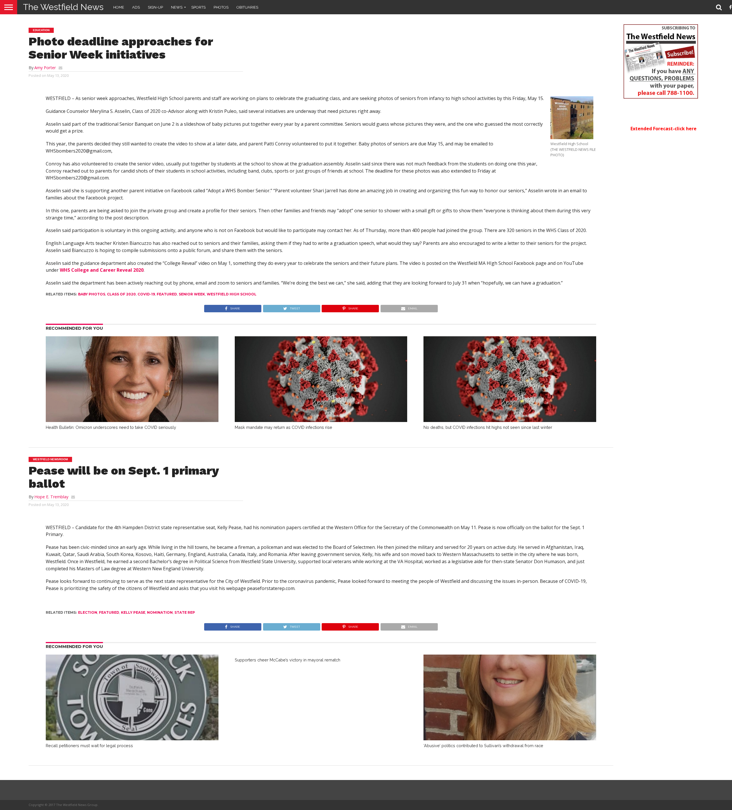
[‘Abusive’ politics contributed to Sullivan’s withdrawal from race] (509, 738)
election (87, 612)
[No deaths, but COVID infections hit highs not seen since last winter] (509, 420)
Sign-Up (155, 7)
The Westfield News (63, 7)
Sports (198, 7)
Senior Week (192, 294)
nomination (160, 612)
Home (118, 7)
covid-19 (146, 294)
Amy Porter (45, 67)
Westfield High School (231, 294)
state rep (184, 612)
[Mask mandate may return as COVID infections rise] (321, 420)
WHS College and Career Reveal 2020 (102, 270)
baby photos (91, 294)
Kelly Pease (133, 612)
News (176, 7)
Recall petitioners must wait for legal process (89, 745)
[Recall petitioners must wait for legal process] (132, 738)
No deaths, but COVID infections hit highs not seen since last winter (487, 427)
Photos (221, 7)
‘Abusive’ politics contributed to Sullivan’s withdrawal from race (483, 745)
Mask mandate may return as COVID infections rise (283, 427)
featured (167, 294)
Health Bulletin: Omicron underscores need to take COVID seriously (111, 427)
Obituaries (247, 7)
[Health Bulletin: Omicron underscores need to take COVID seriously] (132, 420)
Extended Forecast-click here (663, 128)
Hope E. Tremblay (51, 496)
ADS (136, 7)
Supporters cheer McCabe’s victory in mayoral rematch (287, 659)
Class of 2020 (121, 294)
